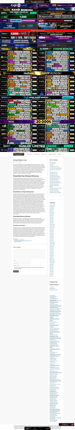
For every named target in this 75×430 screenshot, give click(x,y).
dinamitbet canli (58, 308)
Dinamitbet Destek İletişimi (54, 166)
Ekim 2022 (51, 256)
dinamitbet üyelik (53, 407)
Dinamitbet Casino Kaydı (54, 179)
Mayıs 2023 (52, 246)
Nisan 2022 (52, 265)
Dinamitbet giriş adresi (55, 338)
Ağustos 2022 (52, 259)
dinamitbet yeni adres (53, 398)
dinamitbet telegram (53, 389)
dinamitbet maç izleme (54, 367)
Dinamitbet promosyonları (55, 380)
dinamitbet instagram (53, 358)
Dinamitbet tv (53, 391)
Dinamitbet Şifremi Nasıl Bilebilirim (56, 168)
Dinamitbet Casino (52, 323)
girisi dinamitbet (57, 413)
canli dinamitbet (52, 297)
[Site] (18, 53)
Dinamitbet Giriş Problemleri (54, 181)
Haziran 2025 (52, 212)
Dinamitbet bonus (54, 307)
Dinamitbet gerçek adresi (55, 332)
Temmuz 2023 (52, 243)
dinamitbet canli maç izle (54, 309)
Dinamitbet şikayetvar (55, 410)
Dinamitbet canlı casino (55, 313)
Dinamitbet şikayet (54, 409)
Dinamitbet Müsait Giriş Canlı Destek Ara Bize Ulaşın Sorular (22, 240)
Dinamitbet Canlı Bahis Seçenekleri (54, 312)
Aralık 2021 (52, 271)
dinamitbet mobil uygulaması (54, 371)
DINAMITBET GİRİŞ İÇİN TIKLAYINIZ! (37, 30)
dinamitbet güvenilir (52, 353)
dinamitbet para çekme (53, 377)
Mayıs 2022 (52, 264)
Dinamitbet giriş (54, 336)
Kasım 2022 (52, 255)
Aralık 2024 (52, 218)
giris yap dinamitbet (53, 414)
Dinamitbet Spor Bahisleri (54, 387)
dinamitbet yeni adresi (53, 399)
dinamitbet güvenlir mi (54, 356)
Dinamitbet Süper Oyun (54, 172)
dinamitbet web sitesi (53, 396)
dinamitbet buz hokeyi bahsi (53, 308)
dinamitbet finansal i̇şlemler (53, 330)
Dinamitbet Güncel (16, 239)
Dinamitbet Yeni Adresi (52, 154)
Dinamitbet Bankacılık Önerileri (55, 178)
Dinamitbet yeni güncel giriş (54, 404)
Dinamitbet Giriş (29, 154)
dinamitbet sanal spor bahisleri (53, 384)
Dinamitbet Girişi (52, 339)
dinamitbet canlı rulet (53, 321)
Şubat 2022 (52, 268)
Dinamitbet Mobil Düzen (54, 189)
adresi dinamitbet (52, 295)
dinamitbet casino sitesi (54, 329)
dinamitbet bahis (52, 303)
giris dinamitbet (52, 413)
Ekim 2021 (51, 274)
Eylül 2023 (51, 240)
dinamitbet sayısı (59, 384)
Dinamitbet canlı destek (54, 316)
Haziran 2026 (52, 206)
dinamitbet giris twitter (53, 334)
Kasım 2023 (52, 237)
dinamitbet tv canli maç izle (54, 392)
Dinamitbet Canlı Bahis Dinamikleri (56, 188)
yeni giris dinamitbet (53, 421)
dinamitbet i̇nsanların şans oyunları (53, 360)
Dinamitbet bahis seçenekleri (54, 304)
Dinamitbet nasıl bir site (55, 372)
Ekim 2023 (51, 239)
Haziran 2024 (52, 227)
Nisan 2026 (52, 209)
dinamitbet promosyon (53, 378)
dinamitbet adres (59, 300)
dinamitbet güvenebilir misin (53, 352)
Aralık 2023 (52, 236)
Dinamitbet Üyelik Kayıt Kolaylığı (55, 182)
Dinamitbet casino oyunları (54, 325)
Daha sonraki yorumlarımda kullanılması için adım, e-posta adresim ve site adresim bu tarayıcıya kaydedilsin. (29, 268)
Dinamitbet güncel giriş (55, 349)
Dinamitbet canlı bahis (55, 311)
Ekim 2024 (51, 221)
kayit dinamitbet (53, 417)
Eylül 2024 (51, 222)
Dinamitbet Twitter (44, 154)
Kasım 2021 (52, 273)
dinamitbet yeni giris (53, 400)
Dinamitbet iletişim (52, 357)
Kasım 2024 (52, 219)
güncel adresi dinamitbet (53, 415)
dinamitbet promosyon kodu (54, 379)
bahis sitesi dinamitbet (53, 296)
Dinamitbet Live (22, 239)
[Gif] (37, 73)
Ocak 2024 (51, 234)
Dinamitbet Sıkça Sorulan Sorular (54, 388)
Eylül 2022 (51, 258)
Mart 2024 (51, 231)
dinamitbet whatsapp (54, 397)
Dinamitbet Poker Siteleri (17, 241)
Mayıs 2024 (52, 228)
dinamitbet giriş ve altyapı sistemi (53, 340)
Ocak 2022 (51, 270)
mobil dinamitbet (58, 417)
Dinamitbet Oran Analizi (54, 175)
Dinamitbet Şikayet (37, 154)
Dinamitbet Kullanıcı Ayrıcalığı (55, 176)
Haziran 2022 (52, 262)
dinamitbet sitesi (52, 385)
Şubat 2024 (52, 233)
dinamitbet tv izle (53, 393)
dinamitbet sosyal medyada (53, 386)
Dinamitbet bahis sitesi (55, 305)
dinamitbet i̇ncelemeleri (53, 359)
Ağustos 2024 (52, 224)
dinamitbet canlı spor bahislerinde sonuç (54, 322)
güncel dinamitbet (52, 416)
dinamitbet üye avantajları (52, 406)
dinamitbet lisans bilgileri (52, 366)
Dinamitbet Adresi (53, 162)
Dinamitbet (59, 154)
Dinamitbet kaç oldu (54, 365)
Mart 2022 (51, 267)
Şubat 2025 (52, 215)
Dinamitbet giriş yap (54, 341)
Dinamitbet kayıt (52, 361)
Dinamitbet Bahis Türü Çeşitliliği (55, 192)
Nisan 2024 (52, 230)
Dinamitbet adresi (54, 302)
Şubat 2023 (52, 250)
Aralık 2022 (52, 253)
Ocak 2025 (51, 216)
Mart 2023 (51, 249)
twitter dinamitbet (52, 418)
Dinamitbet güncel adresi (54, 346)
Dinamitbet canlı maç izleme (54, 319)
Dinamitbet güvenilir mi (55, 354)
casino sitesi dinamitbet (54, 298)
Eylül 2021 (51, 276)
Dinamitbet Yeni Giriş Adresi (53, 402)
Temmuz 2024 (52, 225)
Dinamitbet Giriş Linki (53, 173)
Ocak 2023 (51, 252)
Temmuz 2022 (52, 261)
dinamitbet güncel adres (53, 344)
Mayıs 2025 (52, 213)
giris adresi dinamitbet (53, 412)
